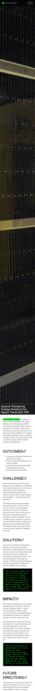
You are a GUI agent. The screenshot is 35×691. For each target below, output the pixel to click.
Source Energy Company (11, 419)
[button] (30, 3)
